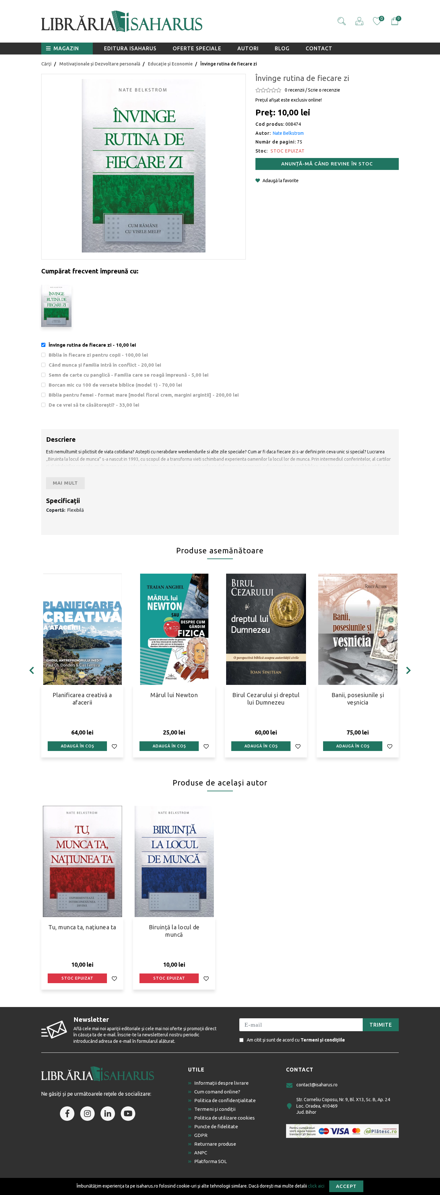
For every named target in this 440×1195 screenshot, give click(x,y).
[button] (342, 21)
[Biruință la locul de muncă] (174, 861)
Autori (248, 48)
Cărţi (46, 63)
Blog (282, 48)
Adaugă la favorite (281, 180)
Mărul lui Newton (174, 695)
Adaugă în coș (77, 746)
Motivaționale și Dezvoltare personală (99, 63)
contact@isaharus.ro (317, 1084)
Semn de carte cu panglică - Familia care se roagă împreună (128, 375)
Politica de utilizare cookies (224, 1118)
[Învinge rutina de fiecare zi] (143, 165)
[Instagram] (87, 1113)
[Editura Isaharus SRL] (158, 21)
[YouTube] (128, 1113)
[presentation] (31, 670)
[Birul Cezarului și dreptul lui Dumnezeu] (266, 629)
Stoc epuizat (77, 978)
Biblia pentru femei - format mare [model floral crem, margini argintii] (144, 395)
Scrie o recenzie (324, 90)
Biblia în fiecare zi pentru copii (98, 355)
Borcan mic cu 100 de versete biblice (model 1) (115, 385)
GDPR (200, 1135)
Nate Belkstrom (288, 133)
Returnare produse (215, 1144)
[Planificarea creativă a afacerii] (82, 629)
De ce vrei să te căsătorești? (94, 405)
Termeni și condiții (214, 1109)
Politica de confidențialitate (225, 1100)
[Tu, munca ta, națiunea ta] (82, 861)
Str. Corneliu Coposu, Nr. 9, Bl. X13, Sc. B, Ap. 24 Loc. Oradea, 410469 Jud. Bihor (343, 1106)
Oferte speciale (197, 48)
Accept (346, 1186)
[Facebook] (67, 1113)
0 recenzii (294, 90)
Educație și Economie (170, 63)
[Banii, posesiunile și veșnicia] (358, 629)
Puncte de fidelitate (216, 1126)
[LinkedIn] (107, 1113)
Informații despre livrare (221, 1083)
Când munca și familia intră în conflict (105, 365)
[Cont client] (359, 21)
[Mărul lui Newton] (174, 629)
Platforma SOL (210, 1161)
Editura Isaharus (130, 48)
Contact (319, 48)
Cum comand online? (217, 1091)
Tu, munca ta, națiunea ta (82, 927)
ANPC (200, 1152)
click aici (316, 1185)
